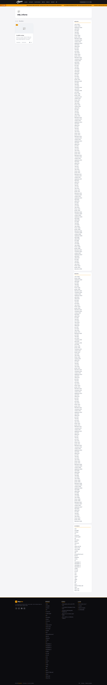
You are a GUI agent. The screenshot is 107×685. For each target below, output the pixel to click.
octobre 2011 (77, 177)
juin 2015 (76, 109)
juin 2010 (76, 202)
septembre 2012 (78, 160)
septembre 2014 (78, 122)
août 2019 (76, 89)
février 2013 (77, 152)
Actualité (31, 2)
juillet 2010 (76, 201)
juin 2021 (76, 75)
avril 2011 (76, 187)
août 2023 (76, 62)
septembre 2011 (78, 179)
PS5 (75, 573)
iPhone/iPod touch (78, 554)
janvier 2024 (77, 56)
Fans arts (76, 543)
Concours (76, 535)
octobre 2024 (77, 41)
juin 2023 (76, 65)
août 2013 (76, 142)
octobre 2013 (77, 139)
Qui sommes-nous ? (83, 604)
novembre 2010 (78, 194)
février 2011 (77, 190)
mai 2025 (76, 32)
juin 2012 (76, 164)
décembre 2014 (78, 117)
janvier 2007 (77, 267)
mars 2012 (76, 169)
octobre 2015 (77, 106)
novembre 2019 (78, 87)
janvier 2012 (77, 172)
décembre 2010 (78, 193)
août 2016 (76, 101)
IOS (75, 552)
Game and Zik (77, 546)
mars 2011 (76, 188)
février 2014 (77, 133)
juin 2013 (76, 145)
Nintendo (76, 557)
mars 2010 (76, 207)
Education (76, 540)
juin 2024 (76, 48)
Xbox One (76, 590)
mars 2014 (76, 131)
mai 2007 (76, 261)
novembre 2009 (78, 213)
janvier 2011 (77, 191)
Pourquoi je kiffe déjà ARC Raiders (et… (67, 611)
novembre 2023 (78, 59)
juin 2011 (76, 183)
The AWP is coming (20, 35)
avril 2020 (76, 86)
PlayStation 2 (77, 562)
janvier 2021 (77, 79)
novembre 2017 (78, 97)
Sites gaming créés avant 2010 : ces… (68, 605)
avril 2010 (76, 205)
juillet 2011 (76, 182)
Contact (52, 2)
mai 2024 (76, 49)
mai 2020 (76, 84)
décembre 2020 (78, 81)
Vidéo (75, 579)
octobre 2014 (77, 120)
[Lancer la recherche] (91, 2)
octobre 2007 (77, 253)
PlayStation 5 (37, 2)
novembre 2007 (78, 251)
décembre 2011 (78, 174)
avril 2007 (76, 262)
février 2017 (77, 100)
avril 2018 (76, 92)
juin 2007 (76, 259)
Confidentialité (81, 609)
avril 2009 (76, 224)
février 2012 (77, 171)
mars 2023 (76, 70)
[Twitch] (24, 608)
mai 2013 (76, 147)
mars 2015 (76, 114)
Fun (75, 544)
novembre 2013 (78, 138)
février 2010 (77, 209)
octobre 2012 (77, 158)
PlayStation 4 (77, 565)
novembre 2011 (78, 175)
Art (75, 533)
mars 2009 (77, 226)
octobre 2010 (77, 196)
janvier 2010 (77, 210)
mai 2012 (76, 166)
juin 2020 (76, 82)
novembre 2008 (78, 232)
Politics (76, 568)
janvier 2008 (77, 248)
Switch (43, 2)
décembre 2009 (78, 212)
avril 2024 (76, 51)
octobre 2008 (77, 234)
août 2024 (76, 44)
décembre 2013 (78, 136)
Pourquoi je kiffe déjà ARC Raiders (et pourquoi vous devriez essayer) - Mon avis (89, 5)
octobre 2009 (77, 215)
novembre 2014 (78, 119)
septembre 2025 (78, 27)
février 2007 (77, 265)
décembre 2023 (78, 57)
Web (75, 581)
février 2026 (77, 26)
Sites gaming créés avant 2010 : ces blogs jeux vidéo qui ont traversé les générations (22, 5)
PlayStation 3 (77, 563)
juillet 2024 (77, 46)
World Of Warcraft (78, 585)
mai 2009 (76, 223)
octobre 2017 (77, 98)
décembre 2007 (78, 250)
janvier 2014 (77, 134)
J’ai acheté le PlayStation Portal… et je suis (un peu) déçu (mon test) (56, 5)
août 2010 (76, 199)
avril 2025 (76, 33)
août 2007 (76, 256)
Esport (76, 541)
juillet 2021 (76, 73)
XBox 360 (76, 589)
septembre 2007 (78, 254)
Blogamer (20, 683)
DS (75, 538)
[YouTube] (22, 608)
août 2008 (76, 237)
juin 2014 (76, 127)
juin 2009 (76, 221)
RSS (79, 683)
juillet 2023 (76, 63)
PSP (75, 574)
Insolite (48, 2)
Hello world (77, 547)
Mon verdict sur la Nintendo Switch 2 (67, 618)
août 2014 (76, 123)
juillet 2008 (77, 239)
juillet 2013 (76, 144)
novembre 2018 (78, 90)
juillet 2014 (76, 125)
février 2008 (77, 246)
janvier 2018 (77, 95)
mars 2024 (77, 52)
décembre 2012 (78, 155)
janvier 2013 (77, 153)
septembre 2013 (78, 141)
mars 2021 (76, 78)
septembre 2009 (78, 216)
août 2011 (76, 180)
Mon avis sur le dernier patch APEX (68, 614)
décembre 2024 (78, 38)
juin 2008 (76, 240)
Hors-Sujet (77, 549)
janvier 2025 (77, 37)
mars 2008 (77, 245)
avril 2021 (76, 76)
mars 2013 (76, 150)
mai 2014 (76, 128)
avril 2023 (76, 68)
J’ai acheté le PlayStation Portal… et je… (69, 608)
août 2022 (76, 71)
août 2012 (76, 161)
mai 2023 (76, 67)
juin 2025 (76, 30)
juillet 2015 (76, 108)
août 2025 (76, 29)
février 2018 (77, 93)
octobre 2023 (77, 60)
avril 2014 (76, 130)
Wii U (75, 584)
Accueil (26, 2)
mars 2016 (76, 103)
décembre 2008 (78, 231)
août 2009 (76, 218)
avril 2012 (76, 168)
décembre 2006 (78, 269)
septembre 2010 (78, 198)
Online (75, 559)
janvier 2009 (77, 229)
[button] (56, 2)
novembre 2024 (78, 40)
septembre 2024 (78, 43)
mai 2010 (76, 204)
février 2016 (77, 104)
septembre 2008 (78, 235)
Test (75, 577)
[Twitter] (16, 608)
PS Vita (76, 570)
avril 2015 (76, 112)
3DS (75, 529)
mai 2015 (76, 111)
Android (76, 532)
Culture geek (77, 536)
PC (16, 24)
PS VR (76, 571)
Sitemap (82, 683)
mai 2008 (76, 242)
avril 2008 (76, 243)
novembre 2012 (78, 157)
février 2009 (77, 228)
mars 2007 (77, 264)
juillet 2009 (77, 220)
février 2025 (77, 35)
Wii (75, 582)
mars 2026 (77, 24)
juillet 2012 (76, 163)
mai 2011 (76, 185)
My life (76, 555)
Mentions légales (82, 607)
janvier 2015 (77, 116)
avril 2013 (76, 149)
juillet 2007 (77, 257)
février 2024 (77, 54)
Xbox (75, 587)
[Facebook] (19, 608)
